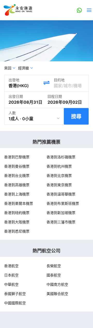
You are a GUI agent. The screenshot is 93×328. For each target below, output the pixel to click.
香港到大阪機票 (16, 222)
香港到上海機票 (16, 194)
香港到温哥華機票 (61, 194)
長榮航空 (54, 266)
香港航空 (11, 266)
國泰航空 (54, 275)
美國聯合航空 (57, 293)
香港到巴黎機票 (16, 157)
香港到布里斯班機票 (63, 203)
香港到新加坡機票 (61, 212)
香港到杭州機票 (59, 166)
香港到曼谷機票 (16, 166)
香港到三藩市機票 (61, 222)
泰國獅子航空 (15, 293)
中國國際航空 (15, 303)
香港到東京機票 (59, 185)
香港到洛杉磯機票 (61, 157)
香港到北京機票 (59, 175)
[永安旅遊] (17, 10)
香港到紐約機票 (16, 212)
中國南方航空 (57, 284)
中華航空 (11, 284)
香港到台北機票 (16, 175)
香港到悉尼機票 (16, 231)
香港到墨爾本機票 (18, 203)
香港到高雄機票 (16, 185)
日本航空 (11, 275)
